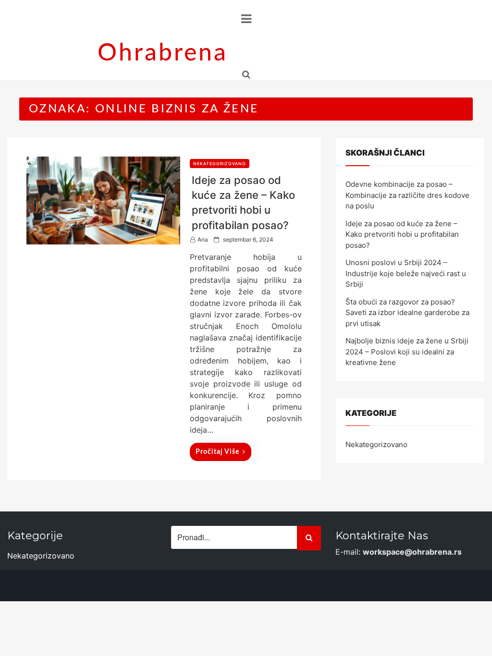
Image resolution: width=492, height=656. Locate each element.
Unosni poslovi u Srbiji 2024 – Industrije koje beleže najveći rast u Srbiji (405, 273)
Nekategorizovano (219, 163)
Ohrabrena (163, 53)
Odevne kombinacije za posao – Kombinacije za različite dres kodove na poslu (407, 195)
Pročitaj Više (217, 452)
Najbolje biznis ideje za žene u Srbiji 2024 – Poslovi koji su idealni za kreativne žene (406, 351)
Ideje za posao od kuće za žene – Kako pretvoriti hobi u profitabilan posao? (402, 234)
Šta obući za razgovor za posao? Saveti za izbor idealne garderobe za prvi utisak (407, 312)
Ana (202, 239)
